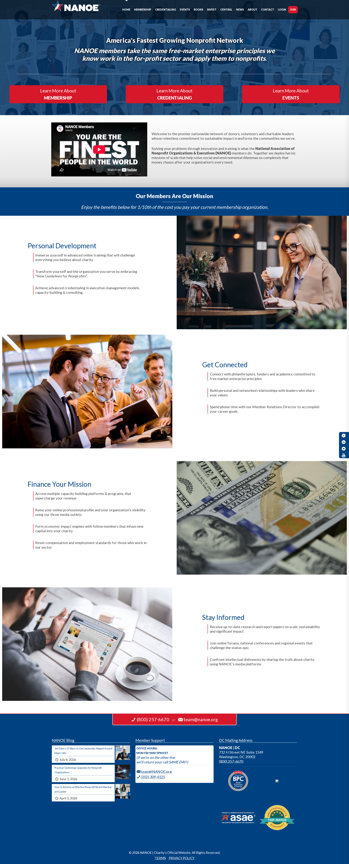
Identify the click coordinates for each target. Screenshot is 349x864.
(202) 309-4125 (153, 777)
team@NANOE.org (156, 771)
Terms (160, 858)
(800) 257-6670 (231, 761)
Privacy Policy (181, 858)
